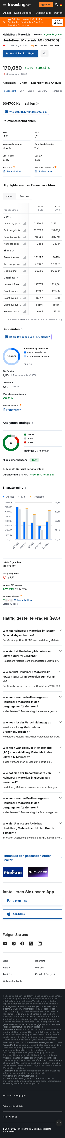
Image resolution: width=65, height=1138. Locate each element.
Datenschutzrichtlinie (13, 1106)
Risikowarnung (10, 1117)
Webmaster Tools (12, 981)
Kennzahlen (56, 91)
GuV (22, 91)
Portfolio (7, 974)
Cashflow (42, 91)
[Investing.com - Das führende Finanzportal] (19, 5)
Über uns (40, 960)
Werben (39, 967)
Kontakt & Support (45, 974)
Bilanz (31, 91)
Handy (6, 967)
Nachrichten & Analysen (47, 82)
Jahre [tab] (9, 196)
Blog (5, 960)
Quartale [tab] (24, 196)
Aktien (7, 12)
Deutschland (43, 12)
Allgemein (9, 82)
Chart (23, 82)
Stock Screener (23, 12)
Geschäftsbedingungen (14, 1095)
